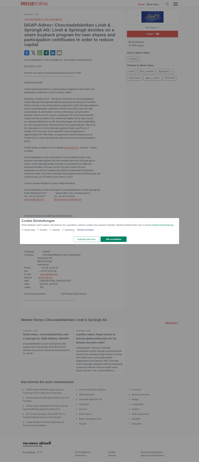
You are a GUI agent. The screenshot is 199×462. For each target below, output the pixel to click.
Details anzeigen (86, 230)
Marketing (69, 230)
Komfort (43, 230)
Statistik (56, 230)
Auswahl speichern (86, 239)
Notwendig (29, 230)
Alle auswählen (113, 239)
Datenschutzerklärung (162, 225)
